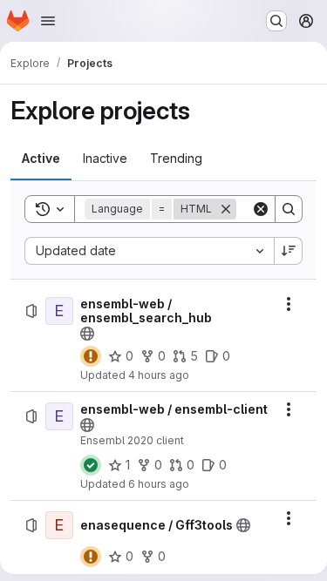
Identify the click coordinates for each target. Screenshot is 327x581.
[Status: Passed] (90, 465)
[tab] (41, 158)
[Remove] (225, 209)
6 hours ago (158, 483)
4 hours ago (158, 375)
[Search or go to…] (276, 20)
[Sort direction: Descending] (289, 251)
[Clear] (260, 209)
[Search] (289, 209)
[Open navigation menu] (48, 21)
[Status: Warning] (90, 356)
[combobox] (149, 251)
